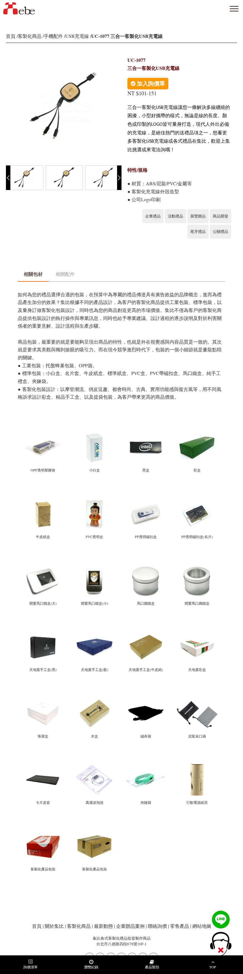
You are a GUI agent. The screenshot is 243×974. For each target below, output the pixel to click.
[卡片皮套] (43, 767)
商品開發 (220, 216)
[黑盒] (146, 434)
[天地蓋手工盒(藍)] (94, 634)
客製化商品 (29, 36)
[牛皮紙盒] (43, 501)
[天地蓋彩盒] (197, 634)
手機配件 (53, 36)
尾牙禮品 (198, 231)
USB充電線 (77, 36)
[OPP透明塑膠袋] (43, 434)
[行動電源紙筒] (197, 767)
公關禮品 (220, 231)
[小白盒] (94, 434)
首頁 (10, 36)
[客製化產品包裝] (43, 833)
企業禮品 (153, 216)
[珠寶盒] (43, 700)
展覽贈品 (198, 216)
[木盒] (94, 700)
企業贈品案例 (130, 926)
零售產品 (179, 926)
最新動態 (103, 926)
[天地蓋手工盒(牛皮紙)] (146, 634)
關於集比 (54, 926)
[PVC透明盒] (94, 501)
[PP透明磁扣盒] (146, 501)
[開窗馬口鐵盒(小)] (94, 567)
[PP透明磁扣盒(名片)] (197, 501)
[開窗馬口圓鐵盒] (197, 567)
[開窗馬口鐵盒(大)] (43, 567)
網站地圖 (201, 926)
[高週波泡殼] (94, 767)
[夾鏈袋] (146, 767)
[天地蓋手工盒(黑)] (43, 634)
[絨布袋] (146, 700)
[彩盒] (197, 434)
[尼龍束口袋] (197, 700)
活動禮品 (175, 216)
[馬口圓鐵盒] (146, 567)
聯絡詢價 (157, 926)
